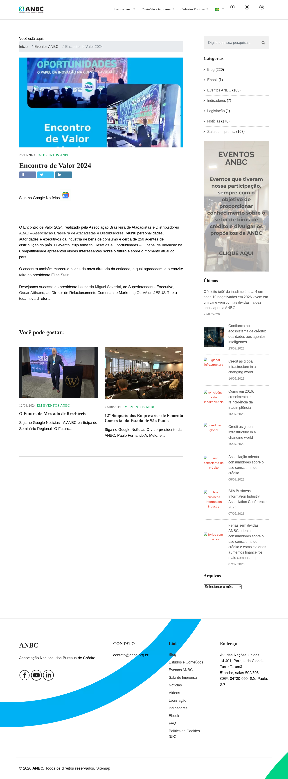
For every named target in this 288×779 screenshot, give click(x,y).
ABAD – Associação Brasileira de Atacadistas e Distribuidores (71, 233)
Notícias (213, 121)
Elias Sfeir (59, 275)
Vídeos (174, 693)
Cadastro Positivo (192, 9)
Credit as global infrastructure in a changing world (242, 366)
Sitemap (103, 768)
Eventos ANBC (56, 155)
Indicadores (216, 100)
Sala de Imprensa (221, 132)
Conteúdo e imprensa (156, 9)
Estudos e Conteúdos (186, 662)
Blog (211, 69)
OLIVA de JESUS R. (154, 292)
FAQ (172, 723)
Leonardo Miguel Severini (99, 287)
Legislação (216, 111)
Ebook (212, 80)
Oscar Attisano (31, 292)
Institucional (122, 9)
